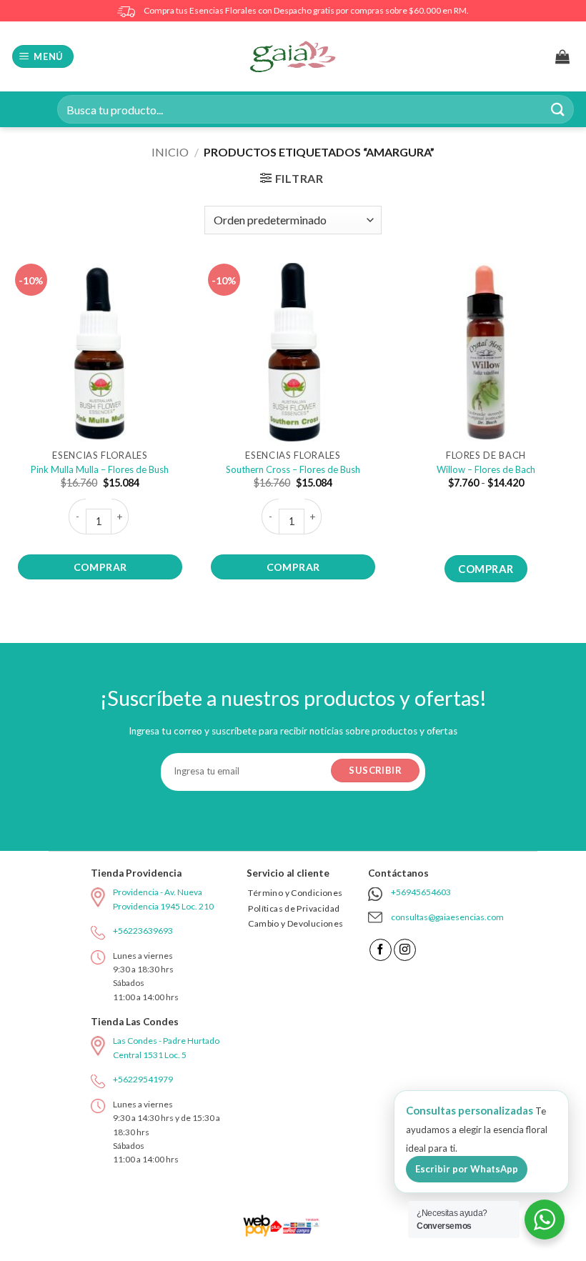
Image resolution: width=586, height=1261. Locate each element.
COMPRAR (100, 567)
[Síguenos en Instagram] (405, 950)
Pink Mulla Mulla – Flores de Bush (100, 469)
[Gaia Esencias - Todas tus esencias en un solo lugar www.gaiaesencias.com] (293, 56)
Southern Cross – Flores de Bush (293, 469)
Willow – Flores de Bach (486, 469)
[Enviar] (558, 109)
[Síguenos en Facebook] (380, 950)
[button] (43, 57)
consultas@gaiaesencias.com (447, 917)
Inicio (170, 152)
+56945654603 (421, 892)
